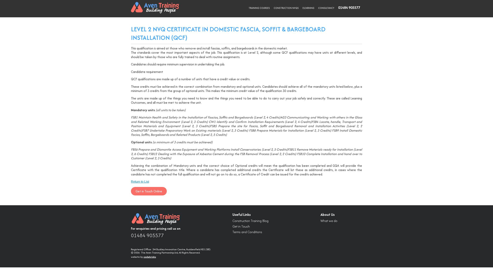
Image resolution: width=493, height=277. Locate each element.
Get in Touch (241, 226)
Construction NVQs (286, 8)
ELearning (308, 8)
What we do (328, 221)
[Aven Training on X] (335, 232)
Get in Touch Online (149, 191)
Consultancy (326, 8)
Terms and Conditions (247, 232)
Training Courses (259, 8)
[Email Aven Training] (357, 232)
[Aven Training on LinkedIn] (325, 232)
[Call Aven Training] (346, 232)
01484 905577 (147, 235)
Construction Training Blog (250, 221)
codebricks (149, 257)
